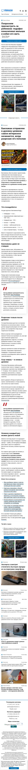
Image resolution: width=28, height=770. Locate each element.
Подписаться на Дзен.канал (14, 41)
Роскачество (5, 400)
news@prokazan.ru (13, 716)
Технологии (5, 562)
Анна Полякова (10, 143)
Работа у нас (13, 718)
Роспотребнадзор (14, 280)
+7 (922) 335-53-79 (13, 714)
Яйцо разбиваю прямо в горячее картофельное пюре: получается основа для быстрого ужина (14, 484)
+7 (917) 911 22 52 (13, 704)
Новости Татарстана (7, 608)
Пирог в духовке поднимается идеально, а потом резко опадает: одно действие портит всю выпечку (14, 495)
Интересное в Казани (7, 599)
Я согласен (14, 768)
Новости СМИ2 (5, 93)
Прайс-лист (13, 709)
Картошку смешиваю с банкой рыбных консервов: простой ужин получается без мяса (14, 489)
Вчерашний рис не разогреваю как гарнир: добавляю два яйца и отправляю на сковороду (14, 501)
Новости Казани (6, 20)
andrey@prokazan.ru (13, 706)
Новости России (6, 685)
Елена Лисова (6, 36)
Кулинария (5, 125)
